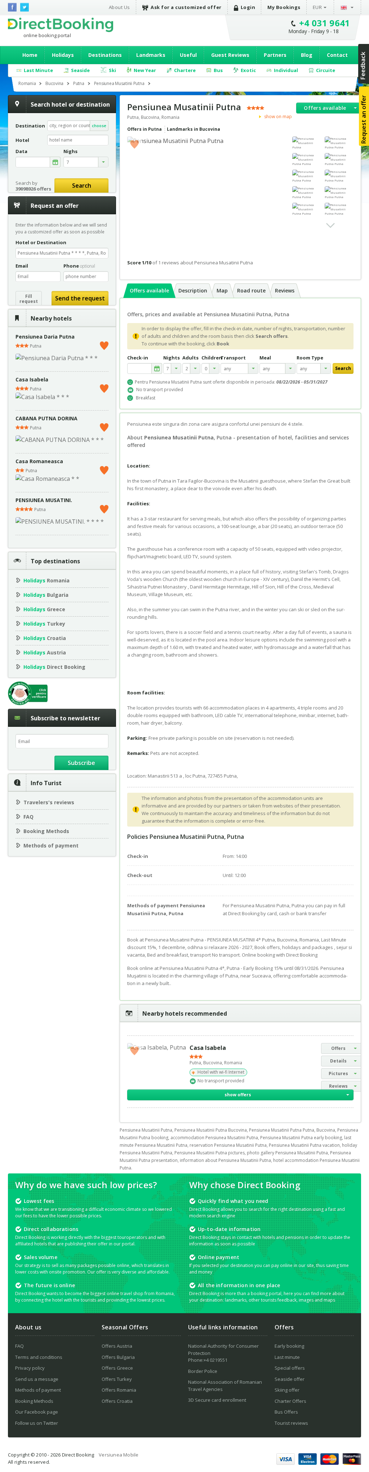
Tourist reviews (291, 1423)
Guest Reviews (230, 55)
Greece (44, 609)
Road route (251, 290)
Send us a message (36, 1379)
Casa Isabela (31, 379)
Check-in (137, 357)
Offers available (325, 107)
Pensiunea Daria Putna (45, 336)
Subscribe (81, 763)
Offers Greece (117, 1368)
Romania (46, 580)
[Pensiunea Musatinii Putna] (306, 143)
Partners (275, 55)
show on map (277, 117)
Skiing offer (287, 1390)
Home (29, 55)
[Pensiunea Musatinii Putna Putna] (339, 143)
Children (210, 357)
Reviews (284, 290)
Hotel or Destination (40, 242)
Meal (265, 357)
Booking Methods (46, 831)
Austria (44, 652)
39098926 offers (33, 188)
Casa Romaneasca (39, 461)
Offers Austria (117, 1346)
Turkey (44, 623)
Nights (171, 357)
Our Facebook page (36, 1412)
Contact (337, 55)
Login (248, 7)
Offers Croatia (117, 1401)
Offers (338, 1048)
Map (222, 290)
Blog (306, 55)
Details (338, 1061)
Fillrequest (28, 298)
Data (21, 151)
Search (81, 185)
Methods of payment (51, 845)
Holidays (63, 55)
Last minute (287, 1357)
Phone (79, 266)
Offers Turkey (117, 1379)
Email (21, 266)
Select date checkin (156, 368)
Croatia (44, 638)
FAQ (28, 816)
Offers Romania (119, 1390)
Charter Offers (290, 1401)
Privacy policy (30, 1368)
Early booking (289, 1346)
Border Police (202, 1371)
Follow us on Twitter (36, 1423)
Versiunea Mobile (118, 1454)
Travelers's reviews (48, 802)
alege (55, 162)
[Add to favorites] (104, 344)
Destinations (105, 55)
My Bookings (284, 7)
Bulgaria (45, 594)
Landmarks (150, 55)
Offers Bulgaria (118, 1357)
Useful (188, 55)
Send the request (80, 298)
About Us (119, 7)
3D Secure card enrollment (217, 1400)
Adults (190, 357)
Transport (233, 357)
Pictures (338, 1073)
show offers (237, 1095)
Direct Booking (60, 25)
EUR (317, 7)
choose (99, 125)
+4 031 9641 (324, 23)
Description (192, 290)
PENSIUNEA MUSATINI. (43, 500)
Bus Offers (286, 1412)
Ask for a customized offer (186, 7)
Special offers (290, 1368)
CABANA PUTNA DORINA (46, 418)
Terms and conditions (38, 1357)
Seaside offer (289, 1379)
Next (330, 225)
